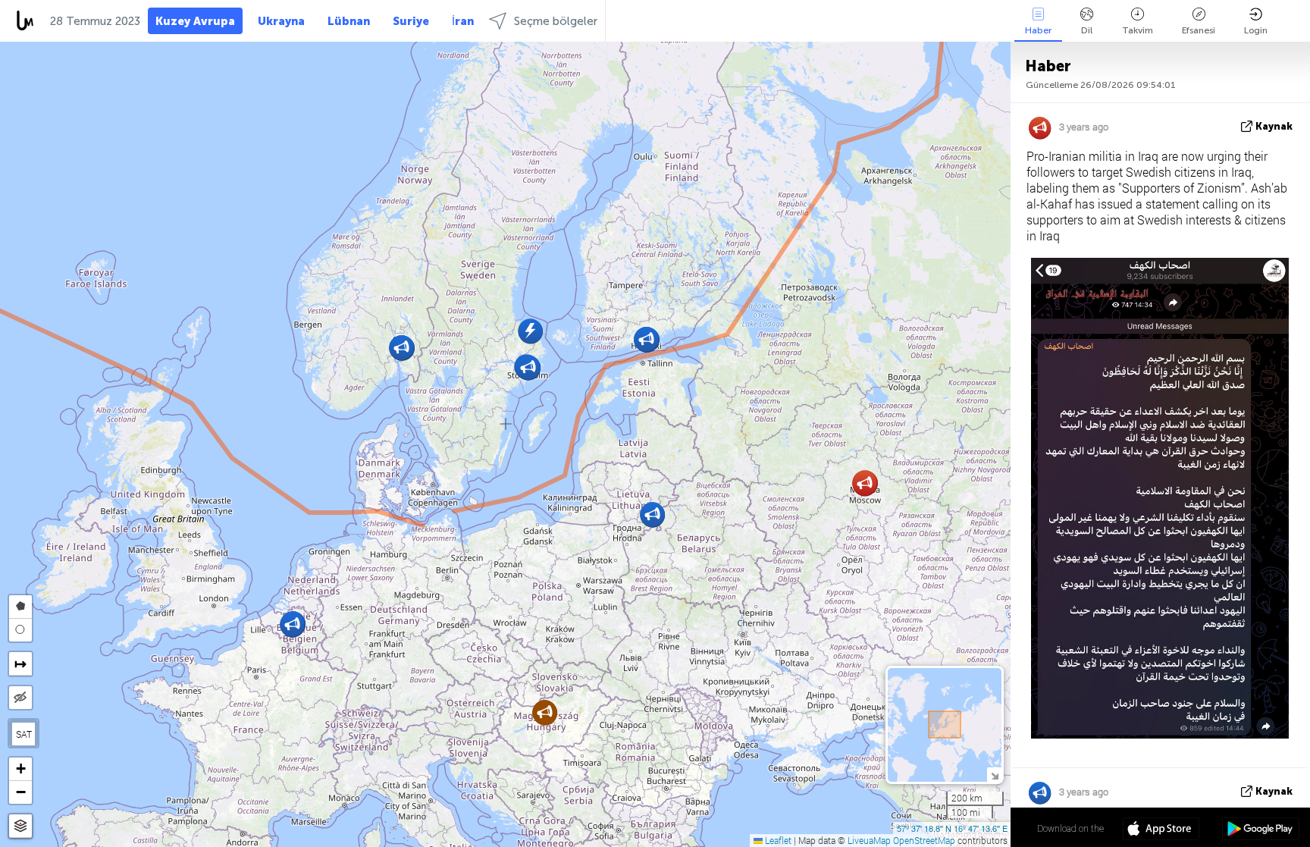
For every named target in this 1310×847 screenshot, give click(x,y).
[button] (292, 624)
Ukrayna (281, 21)
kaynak (1274, 126)
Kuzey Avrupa (195, 21)
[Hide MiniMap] (994, 774)
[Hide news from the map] (20, 697)
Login (1256, 30)
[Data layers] (20, 826)
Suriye (411, 21)
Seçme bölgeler (555, 21)
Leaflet (777, 840)
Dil (1086, 30)
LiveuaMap (869, 840)
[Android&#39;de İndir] (1260, 830)
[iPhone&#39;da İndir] (1161, 830)
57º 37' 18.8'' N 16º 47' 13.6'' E (952, 828)
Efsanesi (1198, 30)
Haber (1038, 30)
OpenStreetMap (924, 840)
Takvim (1137, 30)
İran (463, 21)
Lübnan (349, 21)
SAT (24, 734)
